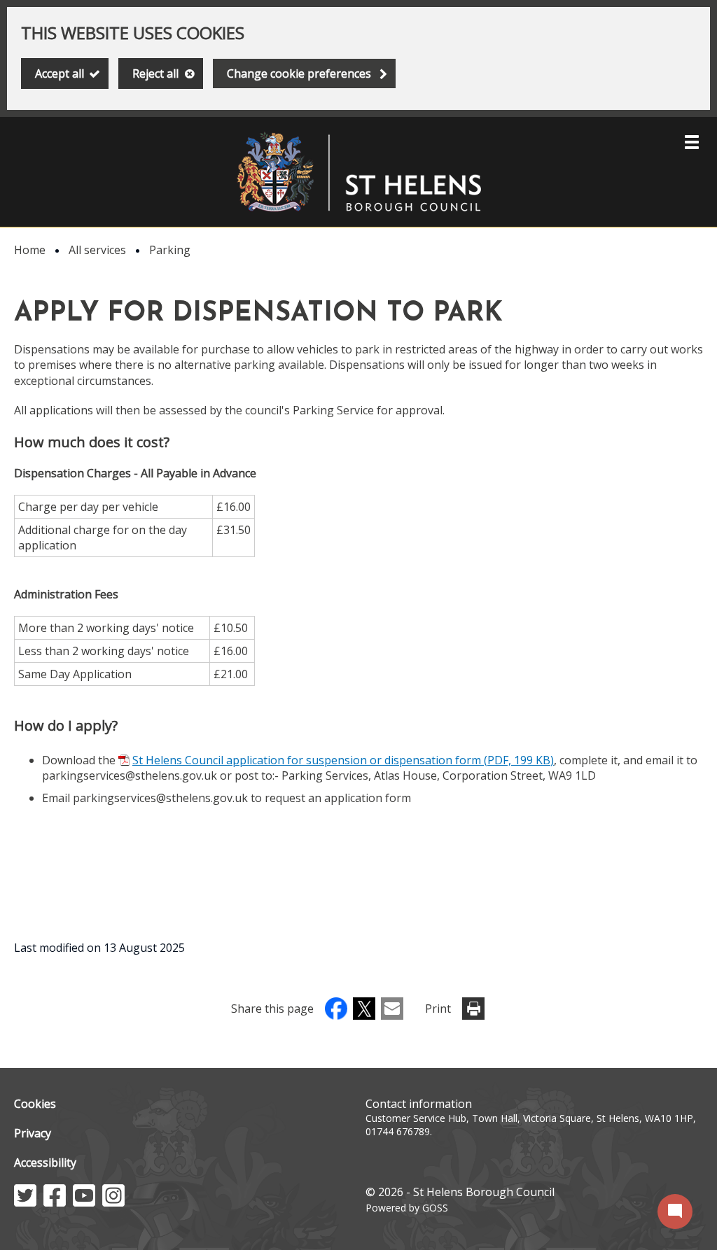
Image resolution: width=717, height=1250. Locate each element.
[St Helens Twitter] (25, 1202)
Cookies (35, 1103)
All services (97, 250)
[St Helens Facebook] (54, 1202)
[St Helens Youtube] (84, 1202)
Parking (169, 250)
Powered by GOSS (407, 1207)
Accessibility (45, 1162)
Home (30, 250)
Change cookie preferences (299, 73)
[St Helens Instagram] (113, 1202)
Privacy (32, 1133)
